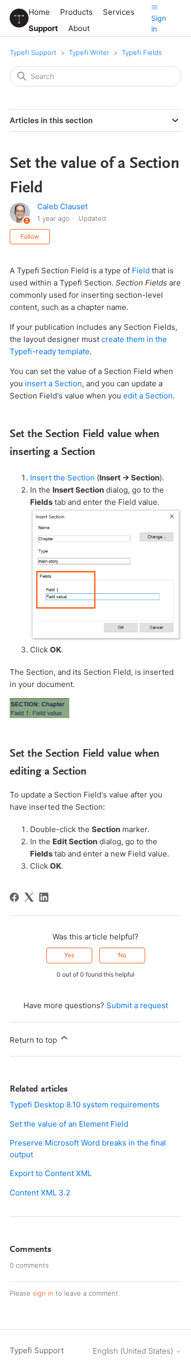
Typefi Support (33, 52)
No (122, 955)
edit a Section (148, 396)
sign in (43, 1293)
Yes (69, 955)
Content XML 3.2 (40, 1192)
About (79, 28)
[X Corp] (29, 897)
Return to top (34, 1040)
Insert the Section (62, 477)
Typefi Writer (89, 52)
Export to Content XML (51, 1173)
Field (141, 270)
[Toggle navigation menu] (154, 7)
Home (39, 12)
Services (118, 12)
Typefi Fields (142, 52)
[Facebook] (14, 897)
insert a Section (53, 383)
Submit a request (137, 1005)
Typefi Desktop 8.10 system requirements (84, 1104)
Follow (29, 236)
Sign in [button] (158, 23)
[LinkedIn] (43, 897)
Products (76, 12)
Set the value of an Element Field (69, 1124)
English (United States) (134, 1351)
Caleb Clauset (62, 206)
